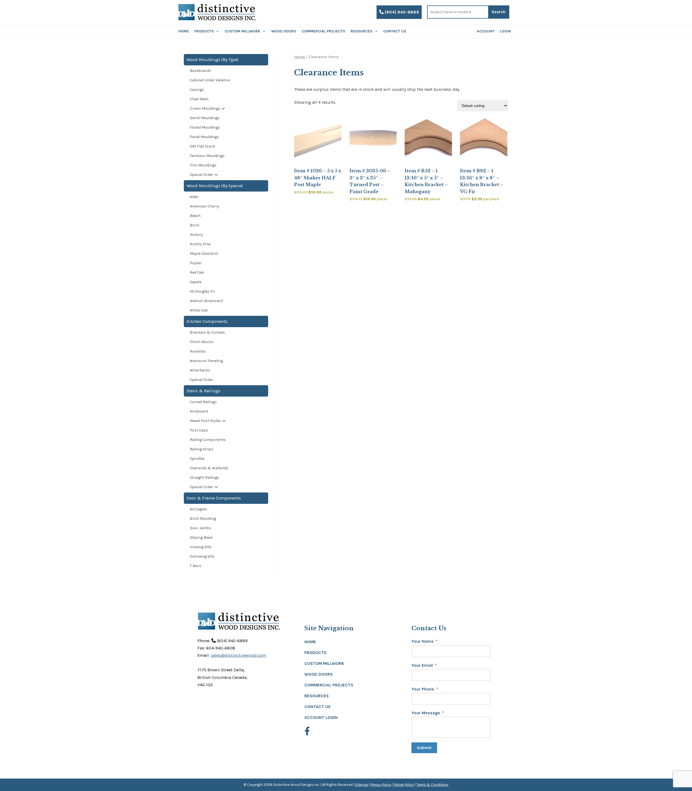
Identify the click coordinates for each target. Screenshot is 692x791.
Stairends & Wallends (209, 468)
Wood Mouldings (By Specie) (215, 185)
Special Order (201, 174)
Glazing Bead (201, 537)
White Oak (199, 310)
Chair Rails (199, 99)
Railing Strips (201, 449)
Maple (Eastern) (204, 253)
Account (485, 31)
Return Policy (404, 785)
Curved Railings (203, 402)
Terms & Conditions (432, 785)
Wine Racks (200, 370)
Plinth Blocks (202, 342)
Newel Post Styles (205, 420)
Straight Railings (204, 477)
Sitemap (361, 785)
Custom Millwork (242, 31)
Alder (194, 197)
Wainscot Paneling (206, 360)
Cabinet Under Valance (210, 80)
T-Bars (195, 566)
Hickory (196, 234)
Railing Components (208, 439)
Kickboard (199, 411)
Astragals (198, 509)
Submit (424, 747)
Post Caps (199, 430)
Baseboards (200, 70)
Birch (194, 225)
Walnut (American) (206, 301)
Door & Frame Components (214, 498)
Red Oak (197, 272)
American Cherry (204, 206)
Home (183, 31)
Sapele (195, 282)
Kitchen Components (207, 321)
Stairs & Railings (203, 390)
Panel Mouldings (204, 137)
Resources (361, 31)
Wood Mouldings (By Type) (212, 59)
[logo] (217, 12)
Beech (195, 215)
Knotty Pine (200, 244)
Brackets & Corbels (207, 332)
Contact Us (394, 31)
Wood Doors (283, 31)
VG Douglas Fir (202, 291)
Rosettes (198, 351)
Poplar (196, 263)
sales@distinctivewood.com (238, 655)
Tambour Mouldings (207, 155)
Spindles (197, 458)
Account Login (321, 717)
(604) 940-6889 (401, 12)
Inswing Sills (201, 547)
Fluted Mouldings (205, 127)
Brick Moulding (203, 518)
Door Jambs (200, 528)
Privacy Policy (381, 785)
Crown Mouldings (205, 108)
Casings (197, 89)
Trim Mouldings (203, 165)
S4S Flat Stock (202, 146)
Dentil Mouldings (204, 118)
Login (505, 31)
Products (204, 31)
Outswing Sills (202, 556)
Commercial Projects (323, 31)
